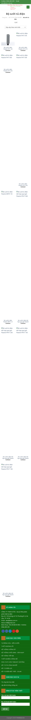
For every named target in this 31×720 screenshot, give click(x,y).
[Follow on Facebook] (3, 631)
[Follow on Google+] (17, 631)
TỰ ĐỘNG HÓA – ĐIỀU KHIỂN (10, 643)
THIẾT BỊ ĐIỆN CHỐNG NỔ (9, 659)
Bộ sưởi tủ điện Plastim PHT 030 (23, 184)
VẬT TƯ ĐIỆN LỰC (6, 668)
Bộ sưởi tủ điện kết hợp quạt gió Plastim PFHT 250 (8, 458)
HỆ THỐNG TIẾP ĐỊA (7, 656)
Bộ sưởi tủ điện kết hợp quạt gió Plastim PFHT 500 (23, 322)
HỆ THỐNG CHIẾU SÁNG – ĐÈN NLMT (12, 652)
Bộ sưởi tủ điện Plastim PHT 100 (8, 48)
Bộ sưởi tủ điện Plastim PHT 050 (8, 70)
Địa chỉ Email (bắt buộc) (8, 702)
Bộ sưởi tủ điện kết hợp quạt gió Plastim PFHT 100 (8, 595)
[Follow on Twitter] (10, 631)
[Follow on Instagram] (6, 631)
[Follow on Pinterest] (13, 631)
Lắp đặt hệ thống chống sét (9, 685)
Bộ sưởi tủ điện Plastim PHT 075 (23, 48)
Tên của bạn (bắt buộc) (8, 695)
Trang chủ (4, 17)
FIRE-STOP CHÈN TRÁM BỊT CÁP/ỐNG (12, 662)
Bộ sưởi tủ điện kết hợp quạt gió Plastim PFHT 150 (23, 458)
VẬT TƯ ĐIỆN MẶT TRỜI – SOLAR (11, 671)
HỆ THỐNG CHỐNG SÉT (8, 649)
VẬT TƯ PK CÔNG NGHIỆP (15, 17)
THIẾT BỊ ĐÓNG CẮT (7, 646)
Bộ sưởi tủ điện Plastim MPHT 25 (8, 321)
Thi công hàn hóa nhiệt (7, 682)
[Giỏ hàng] (28, 7)
